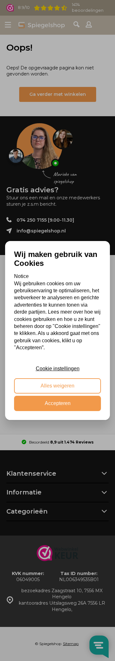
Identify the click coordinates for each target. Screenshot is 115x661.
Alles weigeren (57, 386)
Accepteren (58, 403)
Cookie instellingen (58, 368)
